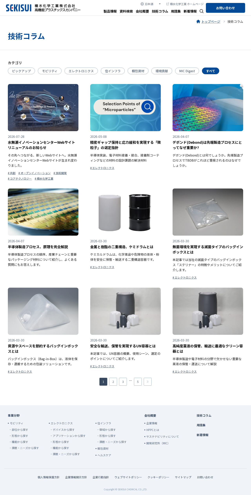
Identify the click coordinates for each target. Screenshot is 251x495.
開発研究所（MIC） (158, 443)
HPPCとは (152, 430)
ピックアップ (21, 71)
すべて (210, 71)
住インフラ (113, 71)
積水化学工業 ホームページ (187, 4)
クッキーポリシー (158, 477)
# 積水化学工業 (44, 178)
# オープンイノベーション (34, 173)
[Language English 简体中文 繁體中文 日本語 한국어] (151, 4)
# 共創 (11, 173)
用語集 (176, 11)
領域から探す (107, 430)
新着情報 (190, 11)
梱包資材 (138, 71)
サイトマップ (183, 477)
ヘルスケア (104, 455)
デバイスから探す (64, 430)
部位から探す (20, 430)
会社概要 (142, 11)
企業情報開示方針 (76, 477)
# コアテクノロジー (20, 178)
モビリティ (49, 71)
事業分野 (14, 415)
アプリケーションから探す (69, 436)
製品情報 (110, 11)
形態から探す (20, 436)
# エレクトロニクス (102, 168)
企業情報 (151, 423)
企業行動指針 (101, 477)
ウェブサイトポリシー (128, 477)
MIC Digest (187, 71)
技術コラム (160, 11)
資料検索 (126, 11)
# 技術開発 (60, 173)
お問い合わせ (225, 7)
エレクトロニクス (81, 71)
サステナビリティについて (162, 436)
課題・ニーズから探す (25, 448)
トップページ (210, 21)
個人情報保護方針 (49, 477)
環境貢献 (162, 71)
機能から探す (20, 442)
